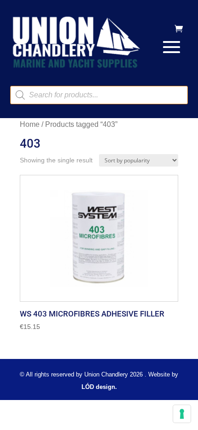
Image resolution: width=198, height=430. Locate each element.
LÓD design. (99, 386)
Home (30, 124)
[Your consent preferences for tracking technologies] (182, 414)
